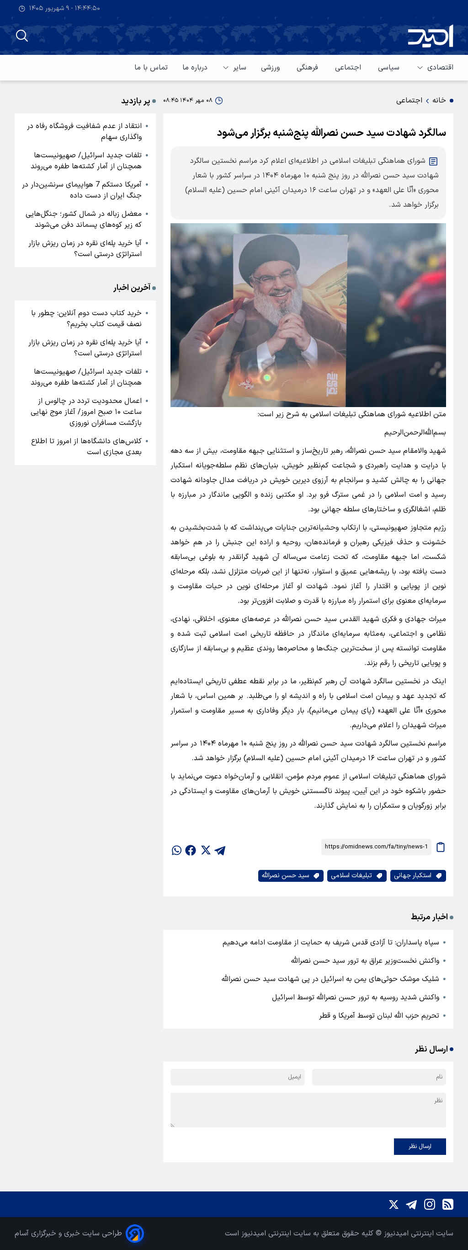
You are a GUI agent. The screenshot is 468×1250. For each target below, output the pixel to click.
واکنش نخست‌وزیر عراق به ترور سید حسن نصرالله (365, 960)
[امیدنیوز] (430, 36)
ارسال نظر (420, 1146)
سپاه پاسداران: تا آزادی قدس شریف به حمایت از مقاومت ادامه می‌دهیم (331, 942)
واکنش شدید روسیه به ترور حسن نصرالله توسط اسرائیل (355, 997)
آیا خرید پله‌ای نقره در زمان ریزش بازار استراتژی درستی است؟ (85, 249)
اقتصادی (440, 67)
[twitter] (205, 847)
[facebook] (190, 847)
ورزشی (271, 67)
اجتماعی (349, 67)
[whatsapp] (175, 847)
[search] (22, 35)
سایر (239, 67)
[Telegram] (411, 1204)
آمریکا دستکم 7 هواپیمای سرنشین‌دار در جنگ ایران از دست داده (82, 190)
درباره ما (194, 67)
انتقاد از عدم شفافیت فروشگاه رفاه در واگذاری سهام (84, 132)
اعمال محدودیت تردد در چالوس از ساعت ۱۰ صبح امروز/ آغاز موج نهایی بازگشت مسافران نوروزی (86, 412)
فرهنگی (308, 67)
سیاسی (390, 67)
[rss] (447, 1204)
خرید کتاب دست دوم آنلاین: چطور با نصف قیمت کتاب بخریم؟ (86, 319)
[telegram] (219, 847)
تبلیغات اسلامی (351, 875)
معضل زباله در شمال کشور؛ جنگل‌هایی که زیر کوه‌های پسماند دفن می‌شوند (84, 220)
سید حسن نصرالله (285, 875)
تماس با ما (151, 67)
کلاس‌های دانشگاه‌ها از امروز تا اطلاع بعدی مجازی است (86, 447)
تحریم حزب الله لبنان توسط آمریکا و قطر (379, 1015)
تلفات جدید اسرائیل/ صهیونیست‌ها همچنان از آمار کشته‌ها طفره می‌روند (86, 161)
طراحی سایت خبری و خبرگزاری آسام (68, 1233)
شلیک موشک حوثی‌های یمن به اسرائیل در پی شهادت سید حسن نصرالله (330, 979)
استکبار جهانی (412, 875)
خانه (439, 100)
